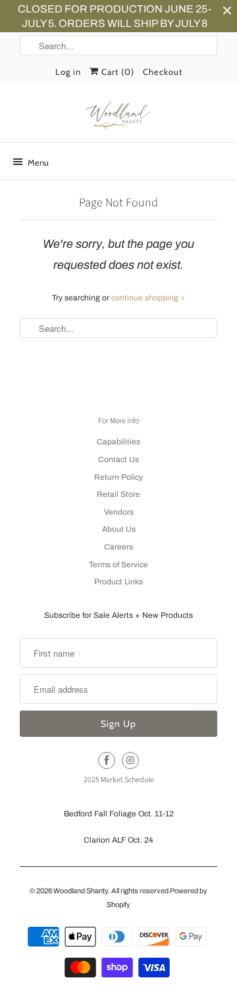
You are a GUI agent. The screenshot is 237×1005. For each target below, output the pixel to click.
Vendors (119, 512)
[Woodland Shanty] (118, 116)
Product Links (118, 581)
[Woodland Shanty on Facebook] (106, 760)
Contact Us (118, 459)
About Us (119, 529)
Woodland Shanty (80, 891)
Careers (118, 546)
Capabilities (118, 441)
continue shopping (145, 297)
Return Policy (118, 477)
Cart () (116, 71)
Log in (68, 71)
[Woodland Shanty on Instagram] (130, 760)
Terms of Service (118, 564)
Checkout (162, 71)
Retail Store (118, 494)
